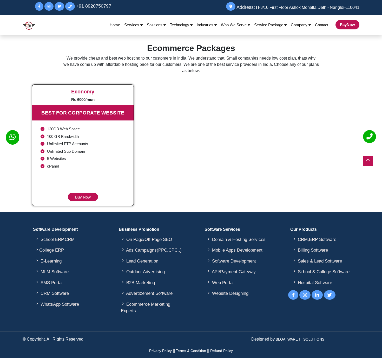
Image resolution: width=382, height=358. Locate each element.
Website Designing (227, 293)
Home (115, 25)
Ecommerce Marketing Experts (145, 308)
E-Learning (48, 261)
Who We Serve (234, 25)
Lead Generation (139, 261)
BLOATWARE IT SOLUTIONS (300, 339)
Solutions (155, 25)
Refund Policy (221, 351)
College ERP (49, 250)
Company (299, 25)
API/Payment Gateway (231, 271)
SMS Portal (49, 282)
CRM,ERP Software (314, 239)
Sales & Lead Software (317, 261)
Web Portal (220, 282)
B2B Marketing (138, 282)
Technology (180, 25)
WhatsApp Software (57, 304)
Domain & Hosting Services (236, 239)
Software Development (231, 261)
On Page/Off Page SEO (146, 239)
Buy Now (83, 197)
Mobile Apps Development (234, 250)
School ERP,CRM (55, 239)
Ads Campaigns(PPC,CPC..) (151, 250)
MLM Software (52, 271)
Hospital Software (312, 282)
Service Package (269, 25)
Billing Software (310, 250)
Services (132, 25)
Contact (321, 25)
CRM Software (52, 293)
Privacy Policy (160, 351)
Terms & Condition (191, 351)
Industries (205, 25)
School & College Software (321, 271)
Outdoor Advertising (143, 271)
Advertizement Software (147, 293)
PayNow (347, 24)
